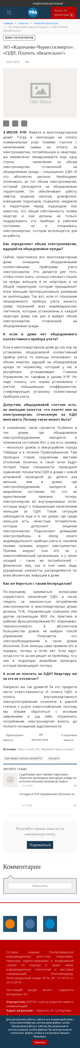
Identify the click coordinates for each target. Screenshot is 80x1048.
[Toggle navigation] (9, 12)
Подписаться (40, 845)
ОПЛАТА (53, 758)
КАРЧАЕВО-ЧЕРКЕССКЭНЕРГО (23, 758)
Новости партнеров (19, 37)
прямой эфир (62, 12)
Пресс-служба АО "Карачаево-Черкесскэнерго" (46, 749)
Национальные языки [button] (48, 3)
